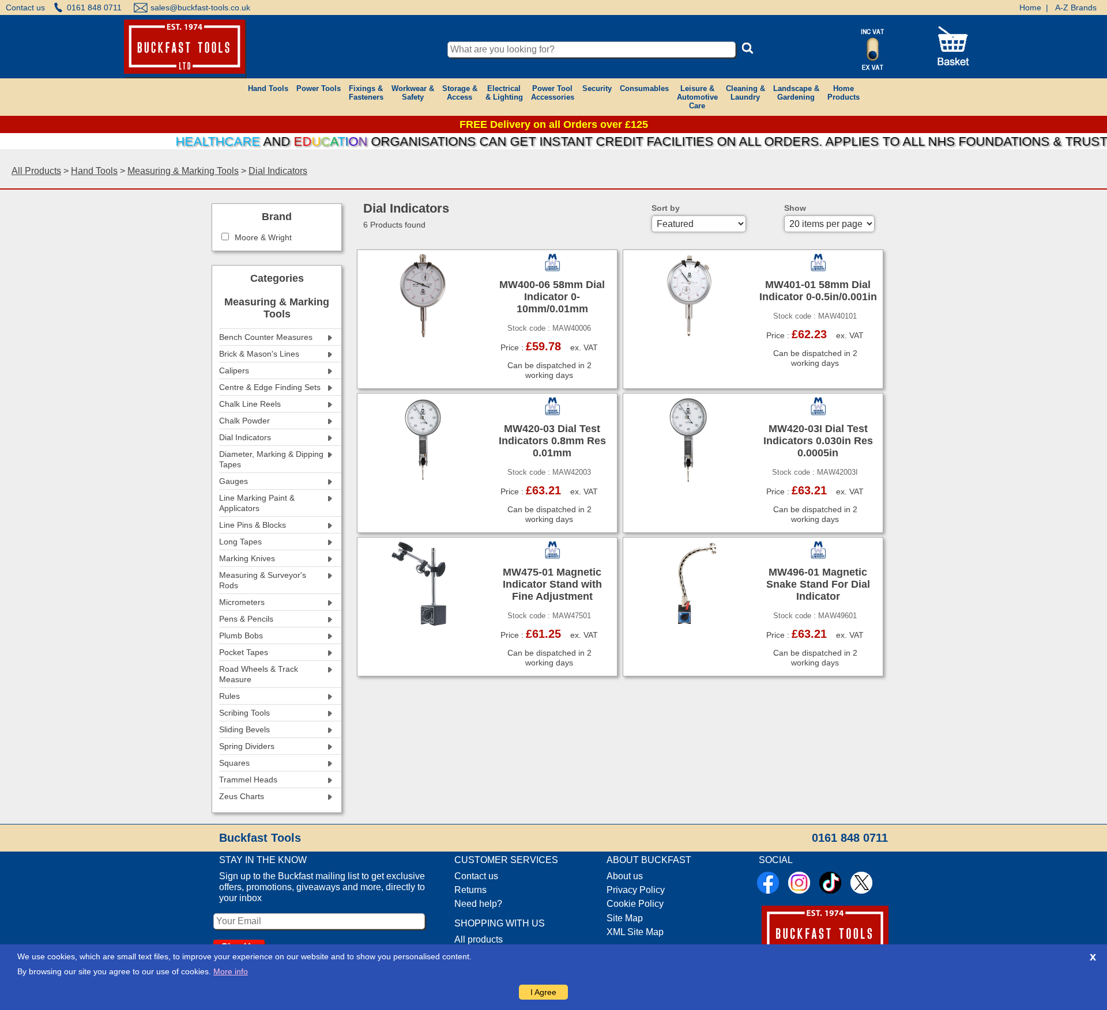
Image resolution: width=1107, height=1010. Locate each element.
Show (795, 208)
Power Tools (318, 88)
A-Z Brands (1076, 7)
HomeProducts (843, 92)
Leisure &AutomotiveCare (697, 97)
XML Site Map (635, 932)
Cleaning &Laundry (745, 92)
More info (230, 971)
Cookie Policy (635, 904)
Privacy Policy (636, 890)
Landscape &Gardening (796, 92)
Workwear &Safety (412, 92)
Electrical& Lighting (504, 92)
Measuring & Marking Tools (183, 171)
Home (1030, 7)
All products (478, 939)
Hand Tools (268, 88)
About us (625, 876)
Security (597, 88)
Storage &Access (459, 92)
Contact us (25, 7)
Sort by (666, 208)
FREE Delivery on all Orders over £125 (554, 124)
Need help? (478, 904)
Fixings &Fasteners (366, 92)
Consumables (644, 88)
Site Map (625, 918)
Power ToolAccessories (552, 92)
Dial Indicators (277, 171)
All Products (36, 171)
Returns (470, 890)
